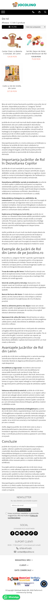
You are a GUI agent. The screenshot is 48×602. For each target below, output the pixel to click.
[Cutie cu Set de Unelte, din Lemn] (12, 73)
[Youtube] (17, 533)
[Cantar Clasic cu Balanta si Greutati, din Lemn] (12, 41)
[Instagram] (36, 533)
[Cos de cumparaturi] (39, 12)
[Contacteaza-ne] (33, 12)
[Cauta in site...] (45, 12)
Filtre (13, 27)
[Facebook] (12, 533)
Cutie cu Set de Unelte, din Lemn (12, 87)
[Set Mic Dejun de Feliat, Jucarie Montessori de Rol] (36, 41)
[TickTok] (31, 533)
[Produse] (3, 12)
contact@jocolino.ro (25, 552)
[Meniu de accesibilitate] (43, 583)
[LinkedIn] (26, 533)
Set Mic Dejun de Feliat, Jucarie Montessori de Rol (36, 52)
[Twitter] (22, 533)
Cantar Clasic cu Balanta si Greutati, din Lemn (12, 52)
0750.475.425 (25, 548)
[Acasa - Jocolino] (24, 5)
